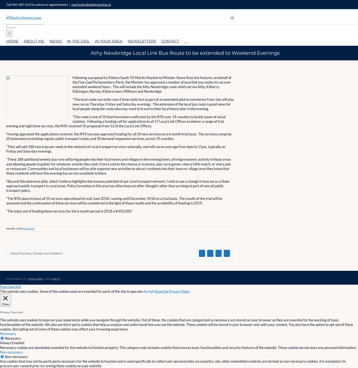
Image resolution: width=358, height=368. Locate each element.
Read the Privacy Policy (172, 291)
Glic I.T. (56, 278)
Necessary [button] (8, 334)
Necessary (13, 338)
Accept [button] (148, 291)
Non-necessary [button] (11, 352)
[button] (185, 40)
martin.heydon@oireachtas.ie (91, 4)
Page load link (10, 287)
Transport (28, 228)
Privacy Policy (35, 278)
